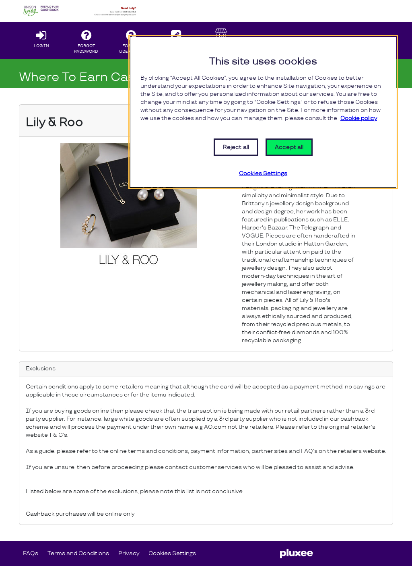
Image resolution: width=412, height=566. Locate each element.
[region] (263, 112)
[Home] (80, 10)
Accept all (289, 147)
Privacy (130, 553)
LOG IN (41, 45)
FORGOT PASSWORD (86, 48)
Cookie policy (358, 118)
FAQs (30, 553)
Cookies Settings (172, 553)
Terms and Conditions (78, 553)
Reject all (236, 147)
